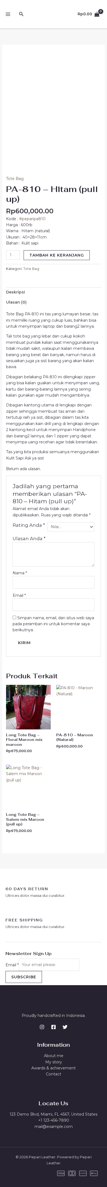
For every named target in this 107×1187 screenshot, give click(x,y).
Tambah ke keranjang (56, 255)
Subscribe (23, 976)
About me (53, 1055)
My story (53, 1062)
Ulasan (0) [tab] (16, 302)
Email (19, 595)
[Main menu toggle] (7, 14)
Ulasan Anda (29, 538)
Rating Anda (29, 525)
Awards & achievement (53, 1068)
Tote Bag (15, 178)
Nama (20, 573)
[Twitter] (65, 1027)
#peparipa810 (32, 218)
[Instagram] (42, 1027)
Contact (53, 1074)
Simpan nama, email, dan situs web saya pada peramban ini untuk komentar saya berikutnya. (53, 624)
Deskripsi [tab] (15, 292)
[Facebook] (53, 1027)
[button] (21, 14)
